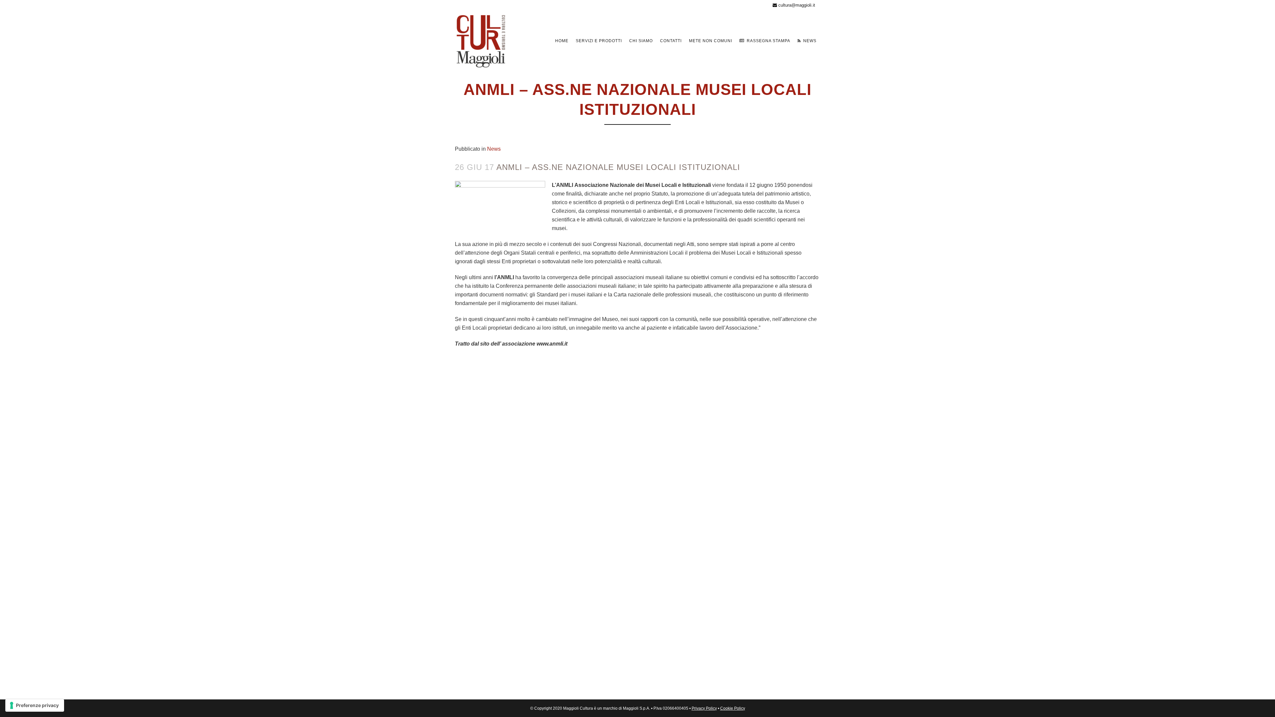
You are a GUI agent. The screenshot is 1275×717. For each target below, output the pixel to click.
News (494, 149)
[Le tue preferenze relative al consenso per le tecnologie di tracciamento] (34, 705)
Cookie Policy (732, 708)
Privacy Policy (704, 708)
